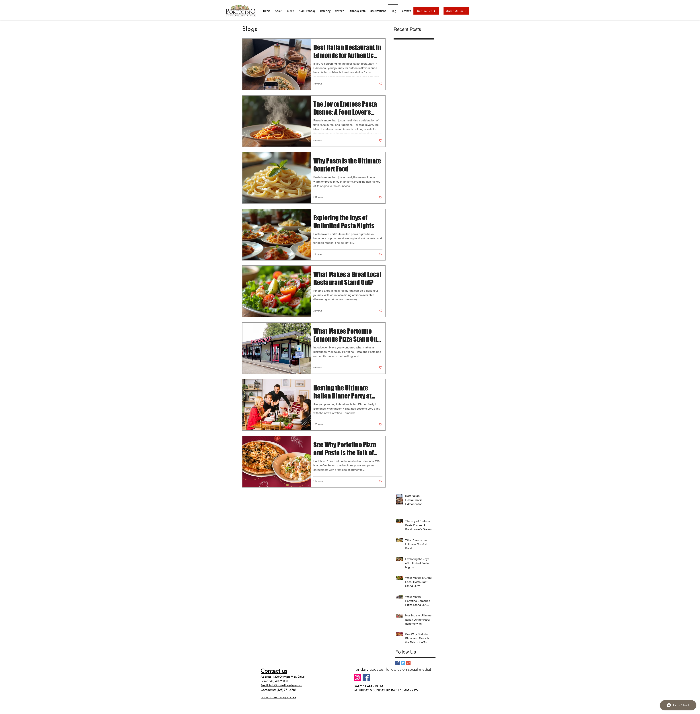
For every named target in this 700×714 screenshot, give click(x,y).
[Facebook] (366, 677)
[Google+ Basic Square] (408, 663)
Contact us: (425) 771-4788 (278, 690)
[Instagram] (357, 677)
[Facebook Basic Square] (397, 663)
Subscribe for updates (278, 697)
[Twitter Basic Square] (403, 663)
